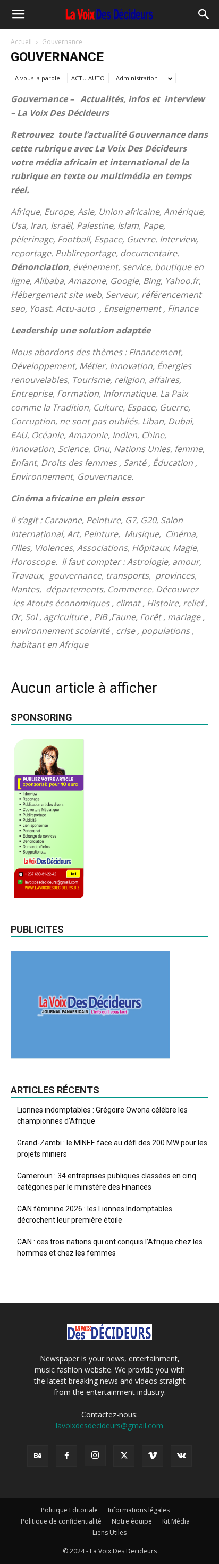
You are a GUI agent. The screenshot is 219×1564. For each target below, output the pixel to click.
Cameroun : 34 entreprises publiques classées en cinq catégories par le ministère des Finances (106, 1181)
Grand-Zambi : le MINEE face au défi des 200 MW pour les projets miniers (112, 1148)
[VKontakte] (181, 1456)
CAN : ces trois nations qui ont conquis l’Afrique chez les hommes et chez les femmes (110, 1247)
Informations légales (139, 1510)
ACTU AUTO (88, 78)
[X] (123, 1456)
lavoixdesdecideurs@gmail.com (109, 1425)
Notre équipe (132, 1521)
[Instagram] (95, 1455)
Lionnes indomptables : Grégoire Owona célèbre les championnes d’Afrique (102, 1115)
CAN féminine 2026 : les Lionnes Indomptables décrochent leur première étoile (94, 1214)
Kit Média (176, 1521)
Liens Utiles (109, 1532)
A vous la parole (37, 78)
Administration (137, 78)
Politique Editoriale (69, 1510)
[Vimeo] (152, 1456)
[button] (18, 14)
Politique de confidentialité (61, 1521)
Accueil (21, 41)
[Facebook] (66, 1456)
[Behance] (37, 1456)
